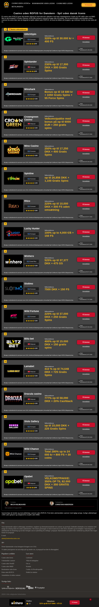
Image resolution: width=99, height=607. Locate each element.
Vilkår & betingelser (32, 560)
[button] (95, 587)
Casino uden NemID (8, 563)
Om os (28, 563)
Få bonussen (88, 5)
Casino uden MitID (7, 566)
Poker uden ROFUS (8, 572)
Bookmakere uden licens (43, 3)
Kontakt (28, 566)
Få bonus (86, 37)
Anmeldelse (86, 42)
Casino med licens (64, 3)
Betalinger (17, 6)
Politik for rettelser (31, 572)
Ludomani (29, 558)
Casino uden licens (20, 3)
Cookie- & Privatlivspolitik (34, 569)
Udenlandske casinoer (8, 560)
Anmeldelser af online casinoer (11, 575)
